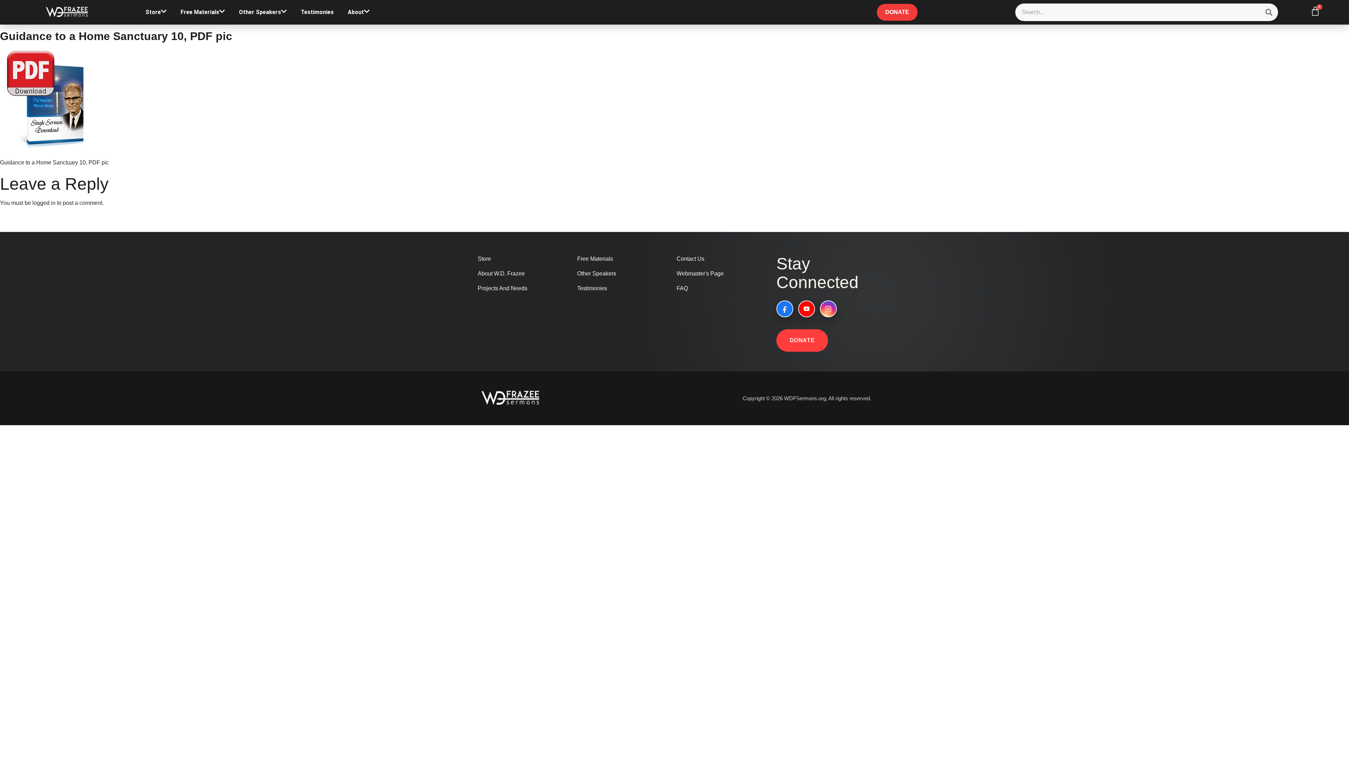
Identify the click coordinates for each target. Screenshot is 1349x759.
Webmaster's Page (700, 274)
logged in (44, 203)
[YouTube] (806, 308)
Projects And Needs (502, 288)
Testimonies (317, 12)
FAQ (682, 288)
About (356, 12)
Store (153, 12)
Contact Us (690, 259)
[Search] (1269, 12)
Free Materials (200, 12)
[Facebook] (784, 308)
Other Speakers (260, 12)
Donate (802, 340)
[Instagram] (828, 308)
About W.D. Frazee (501, 274)
